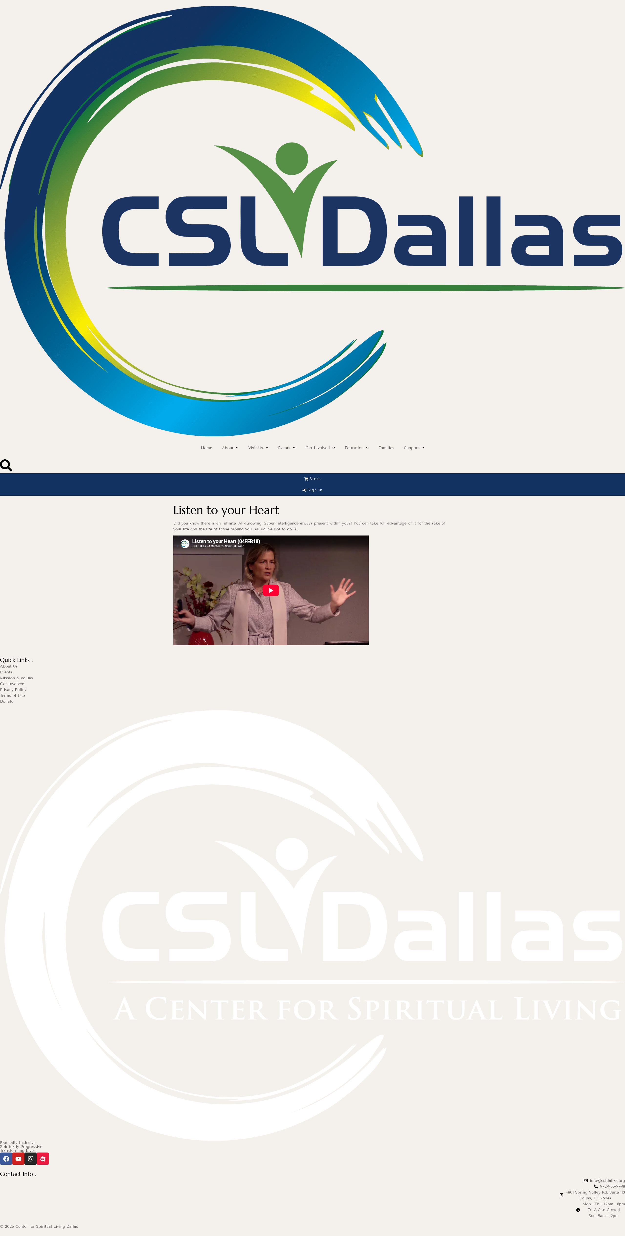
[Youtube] (18, 1159)
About (227, 447)
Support (411, 447)
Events (284, 447)
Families (386, 447)
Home (206, 447)
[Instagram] (30, 1159)
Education (354, 447)
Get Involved (317, 447)
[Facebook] (6, 1159)
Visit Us (255, 447)
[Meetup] (43, 1159)
